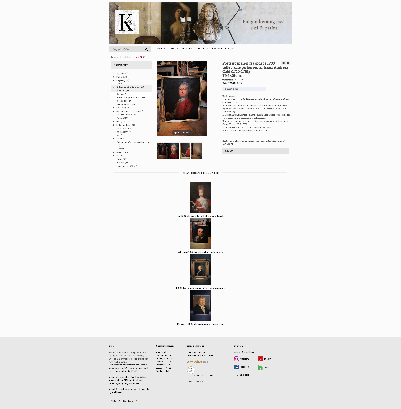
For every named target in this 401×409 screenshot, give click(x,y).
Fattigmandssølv (124, 125)
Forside (161, 48)
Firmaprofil (202, 48)
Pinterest (267, 359)
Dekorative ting (123, 104)
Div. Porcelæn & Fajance (127, 111)
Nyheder (186, 48)
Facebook (244, 367)
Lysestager (121, 101)
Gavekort (121, 162)
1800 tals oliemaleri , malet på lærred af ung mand (200, 288)
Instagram (244, 359)
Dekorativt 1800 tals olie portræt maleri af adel (200, 252)
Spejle (119, 83)
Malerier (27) (123, 90)
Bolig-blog (244, 375)
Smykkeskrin (122, 132)
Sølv (118, 135)
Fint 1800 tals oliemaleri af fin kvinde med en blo (200, 216)
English (230, 48)
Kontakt (217, 48)
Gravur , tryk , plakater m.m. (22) (131, 97)
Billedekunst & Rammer (128, 87)
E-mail (229, 151)
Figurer (120, 118)
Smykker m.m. (123, 128)
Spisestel (120, 108)
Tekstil (119, 139)
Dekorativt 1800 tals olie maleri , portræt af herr (200, 324)
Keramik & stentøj (125, 114)
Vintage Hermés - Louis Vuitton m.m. (133, 142)
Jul (117, 155)
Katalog (174, 48)
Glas (118, 121)
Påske (119, 159)
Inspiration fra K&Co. (126, 166)
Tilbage (285, 63)
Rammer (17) (122, 94)
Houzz (266, 367)
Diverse (119, 152)
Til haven (120, 149)
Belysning (120, 80)
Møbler (119, 77)
